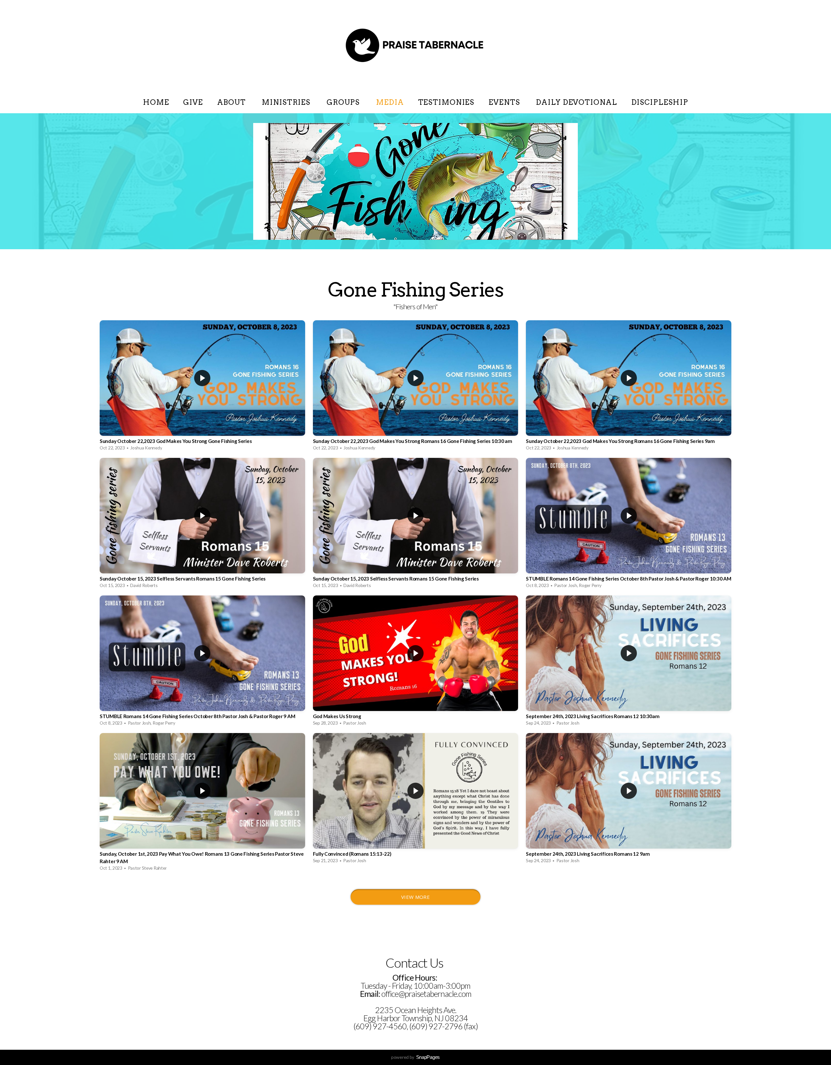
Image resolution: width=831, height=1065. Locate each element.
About (232, 102)
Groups (344, 102)
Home (156, 102)
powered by (415, 1057)
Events (505, 102)
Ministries (287, 102)
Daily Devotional (576, 102)
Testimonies (446, 102)
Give (193, 102)
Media (389, 102)
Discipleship (659, 102)
